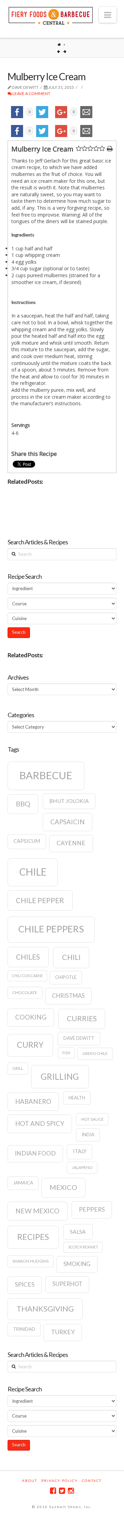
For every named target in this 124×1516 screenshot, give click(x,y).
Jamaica (23, 1182)
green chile (95, 1053)
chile (32, 872)
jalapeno (82, 1167)
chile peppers (51, 928)
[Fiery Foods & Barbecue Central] (51, 14)
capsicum (26, 841)
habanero (33, 1101)
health (77, 1097)
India (88, 1134)
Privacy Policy (59, 1480)
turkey (63, 1332)
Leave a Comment (31, 93)
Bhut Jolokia (69, 801)
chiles (28, 957)
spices (24, 1284)
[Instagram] (71, 1490)
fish (66, 1052)
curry (30, 1044)
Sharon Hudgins (30, 1261)
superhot (67, 1283)
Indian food (35, 1153)
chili (71, 957)
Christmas (68, 995)
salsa (78, 1232)
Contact (92, 1480)
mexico (63, 1187)
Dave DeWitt (78, 1038)
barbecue (45, 775)
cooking (30, 1017)
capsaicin (67, 822)
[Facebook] (53, 1490)
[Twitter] (62, 1490)
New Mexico (38, 1211)
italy (79, 1151)
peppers (92, 1209)
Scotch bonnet (83, 1247)
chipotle (65, 977)
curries (82, 1018)
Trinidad (24, 1329)
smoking (77, 1264)
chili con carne (27, 975)
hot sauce (92, 1119)
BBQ (23, 803)
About (29, 1480)
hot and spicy (39, 1123)
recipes (33, 1237)
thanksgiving (45, 1308)
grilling (60, 1076)
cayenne (70, 843)
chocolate (24, 992)
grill (17, 1068)
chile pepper (40, 900)
